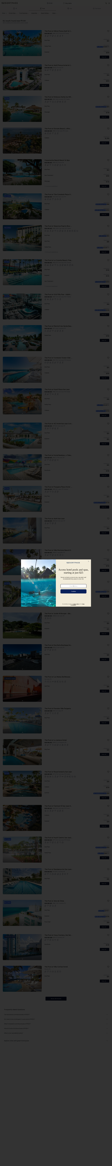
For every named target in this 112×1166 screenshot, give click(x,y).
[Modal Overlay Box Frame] (56, 583)
